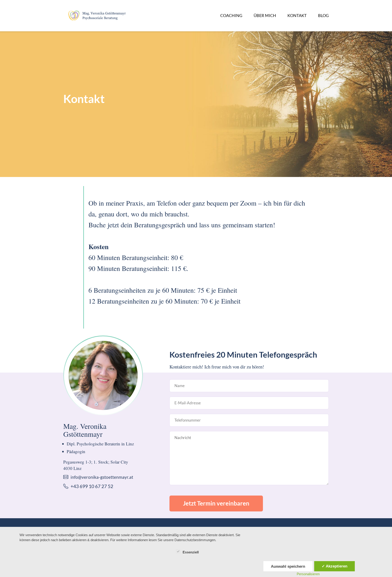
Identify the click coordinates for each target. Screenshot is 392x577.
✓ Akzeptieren (334, 566)
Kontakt (297, 15)
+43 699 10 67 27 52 (92, 486)
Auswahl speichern (288, 566)
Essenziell (191, 552)
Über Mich (265, 15)
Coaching (231, 15)
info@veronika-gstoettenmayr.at (102, 477)
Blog (323, 15)
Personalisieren (308, 574)
